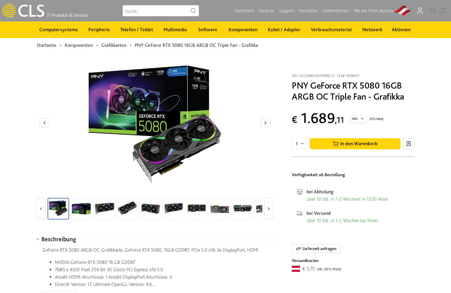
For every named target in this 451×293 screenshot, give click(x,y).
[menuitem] (244, 10)
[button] (355, 143)
